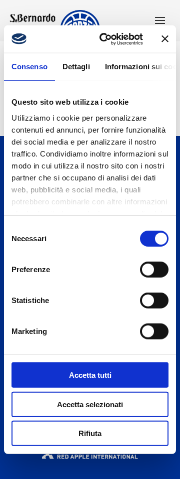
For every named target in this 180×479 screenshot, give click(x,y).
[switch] (154, 270)
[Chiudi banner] (165, 38)
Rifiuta (90, 433)
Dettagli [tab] (76, 66)
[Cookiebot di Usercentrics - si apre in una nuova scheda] (105, 38)
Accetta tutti (90, 375)
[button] (160, 21)
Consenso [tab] (30, 66)
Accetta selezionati (90, 404)
